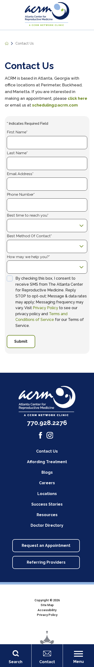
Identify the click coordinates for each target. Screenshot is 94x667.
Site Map (47, 605)
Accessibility (47, 610)
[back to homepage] (7, 43)
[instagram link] (50, 435)
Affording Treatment (47, 462)
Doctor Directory (47, 525)
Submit (20, 341)
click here (77, 98)
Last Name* (17, 153)
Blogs (47, 472)
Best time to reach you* (27, 215)
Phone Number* (21, 194)
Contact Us (47, 451)
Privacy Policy (45, 308)
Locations (47, 493)
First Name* (17, 132)
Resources (47, 515)
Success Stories (47, 504)
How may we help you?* (28, 257)
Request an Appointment (46, 545)
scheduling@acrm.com (55, 105)
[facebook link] (40, 435)
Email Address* (20, 174)
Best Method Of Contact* (29, 236)
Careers (47, 483)
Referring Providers (46, 562)
